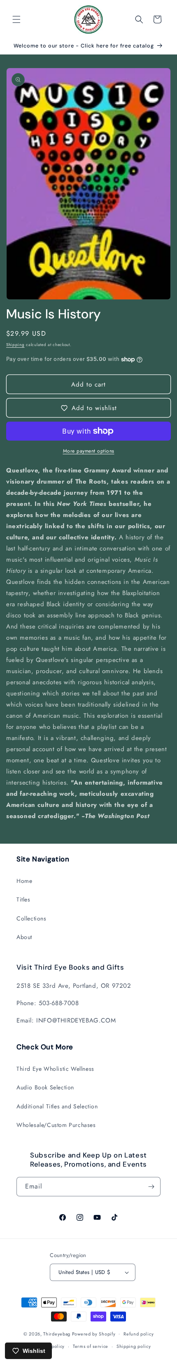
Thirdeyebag (56, 1333)
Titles (23, 899)
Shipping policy (133, 1346)
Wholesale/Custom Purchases (56, 1125)
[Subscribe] (151, 1186)
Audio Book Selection (45, 1087)
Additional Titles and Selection (57, 1106)
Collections (31, 918)
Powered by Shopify (94, 1333)
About (24, 937)
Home (24, 881)
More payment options (88, 451)
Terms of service (90, 1346)
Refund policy (138, 1334)
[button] (16, 19)
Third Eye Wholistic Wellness (55, 1069)
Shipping (15, 345)
